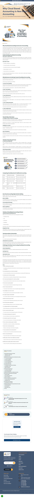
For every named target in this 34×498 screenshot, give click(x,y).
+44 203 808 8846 (23, 481)
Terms (23, 492)
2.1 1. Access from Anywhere (8, 358)
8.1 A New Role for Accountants (8, 382)
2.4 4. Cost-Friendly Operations (8, 361)
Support (30, 492)
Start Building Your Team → (17, 440)
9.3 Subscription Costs (7, 387)
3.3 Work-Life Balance (7, 367)
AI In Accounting (6, 476)
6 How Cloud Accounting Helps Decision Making (10, 373)
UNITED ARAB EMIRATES (22, 466)
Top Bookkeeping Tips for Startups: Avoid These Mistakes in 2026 (18, 406)
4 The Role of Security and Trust (8, 368)
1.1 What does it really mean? (8, 354)
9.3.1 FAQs (5, 388)
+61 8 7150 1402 (23, 482)
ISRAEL (20, 464)
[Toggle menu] (3, 6)
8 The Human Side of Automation (8, 381)
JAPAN (20, 456)
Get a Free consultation (7, 483)
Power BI (5, 480)
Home (4, 16)
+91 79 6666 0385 (23, 485)
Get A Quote (20, 0)
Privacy (26, 492)
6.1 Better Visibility (6, 374)
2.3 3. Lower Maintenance (7, 360)
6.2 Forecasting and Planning (8, 375)
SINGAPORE (20, 461)
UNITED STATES (21, 469)
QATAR (20, 459)
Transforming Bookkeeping (8, 478)
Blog (6, 16)
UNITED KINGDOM (21, 454)
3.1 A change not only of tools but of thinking (10, 365)
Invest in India (6, 475)
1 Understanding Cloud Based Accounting (9, 353)
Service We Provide (7, 481)
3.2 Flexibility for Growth (7, 366)
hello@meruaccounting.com (25, 486)
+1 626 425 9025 (11, 414)
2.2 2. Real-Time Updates (7, 359)
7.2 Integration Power (7, 380)
